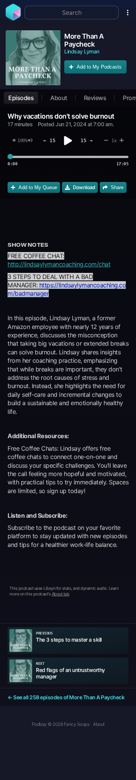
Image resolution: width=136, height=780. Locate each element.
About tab (61, 594)
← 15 (49, 140)
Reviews (95, 98)
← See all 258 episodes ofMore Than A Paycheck (66, 697)
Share (117, 187)
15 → (86, 140)
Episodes (21, 98)
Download (84, 187)
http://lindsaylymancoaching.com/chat (59, 264)
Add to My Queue (38, 187)
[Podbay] (13, 18)
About (58, 98)
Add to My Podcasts (99, 67)
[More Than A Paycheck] (33, 57)
